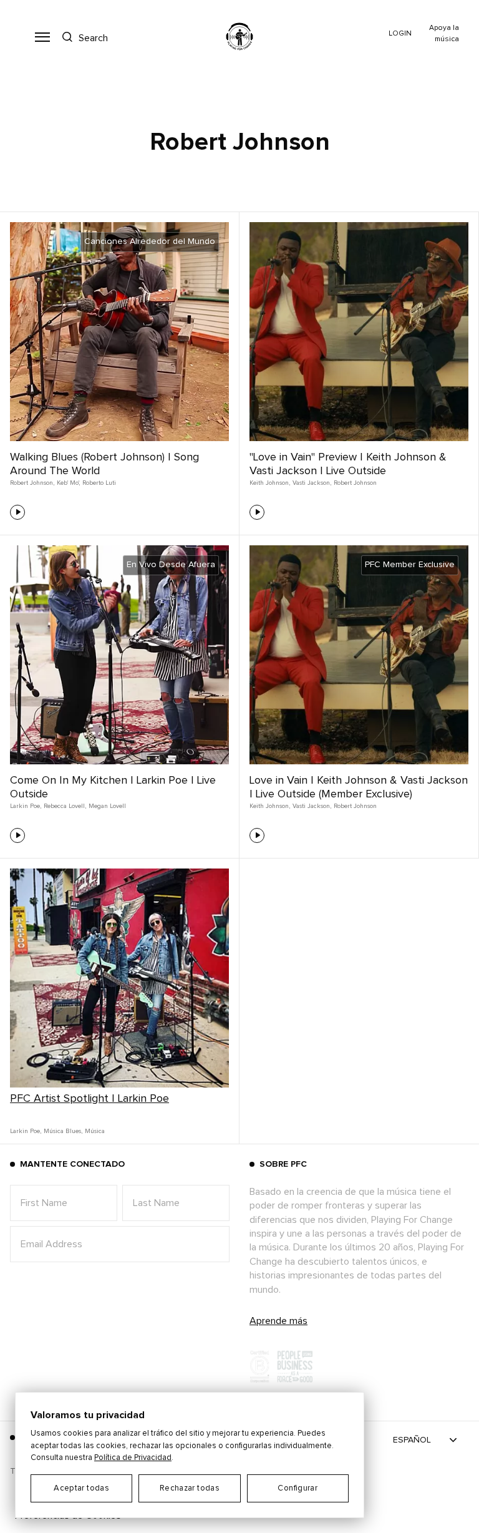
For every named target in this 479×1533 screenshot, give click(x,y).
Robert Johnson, (32, 483)
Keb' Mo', (68, 483)
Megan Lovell (107, 806)
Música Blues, (63, 1131)
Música (95, 1131)
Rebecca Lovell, (65, 806)
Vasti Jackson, (312, 483)
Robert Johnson (355, 483)
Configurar (297, 1488)
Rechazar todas (190, 1488)
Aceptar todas (81, 1488)
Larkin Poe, (25, 806)
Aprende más (278, 1321)
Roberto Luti (99, 483)
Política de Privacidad (133, 1458)
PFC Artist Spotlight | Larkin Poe (89, 1098)
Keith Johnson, (269, 483)
